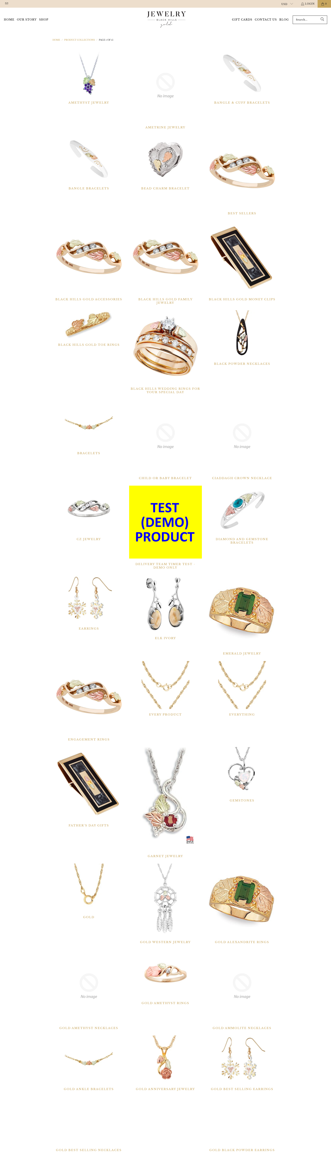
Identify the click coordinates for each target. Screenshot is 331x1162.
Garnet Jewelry (165, 802)
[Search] (322, 20)
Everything (242, 688)
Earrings (88, 602)
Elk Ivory (165, 607)
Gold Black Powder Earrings (242, 1124)
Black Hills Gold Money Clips (242, 261)
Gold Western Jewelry (165, 904)
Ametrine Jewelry (165, 89)
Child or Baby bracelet (165, 440)
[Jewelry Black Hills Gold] (166, 20)
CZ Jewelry (88, 513)
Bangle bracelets (88, 162)
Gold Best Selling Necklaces (88, 1124)
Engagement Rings (88, 701)
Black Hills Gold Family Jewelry (165, 263)
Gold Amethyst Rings (165, 977)
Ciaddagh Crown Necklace (242, 440)
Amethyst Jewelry (88, 76)
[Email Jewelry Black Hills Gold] (6, 3)
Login (310, 3)
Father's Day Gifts (88, 787)
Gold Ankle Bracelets (88, 1063)
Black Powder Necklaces (242, 338)
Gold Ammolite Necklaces (242, 990)
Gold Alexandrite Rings (242, 904)
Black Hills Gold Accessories (88, 261)
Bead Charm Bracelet (165, 162)
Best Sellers (242, 175)
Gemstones (242, 774)
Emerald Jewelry (242, 615)
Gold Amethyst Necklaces (88, 990)
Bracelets (88, 427)
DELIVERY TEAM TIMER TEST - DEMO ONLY (165, 527)
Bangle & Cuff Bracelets (242, 76)
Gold (88, 891)
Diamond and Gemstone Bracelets (242, 515)
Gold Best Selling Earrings (242, 1063)
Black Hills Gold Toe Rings (88, 328)
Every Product (165, 688)
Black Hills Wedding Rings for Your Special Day (165, 352)
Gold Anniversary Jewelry (165, 1063)
